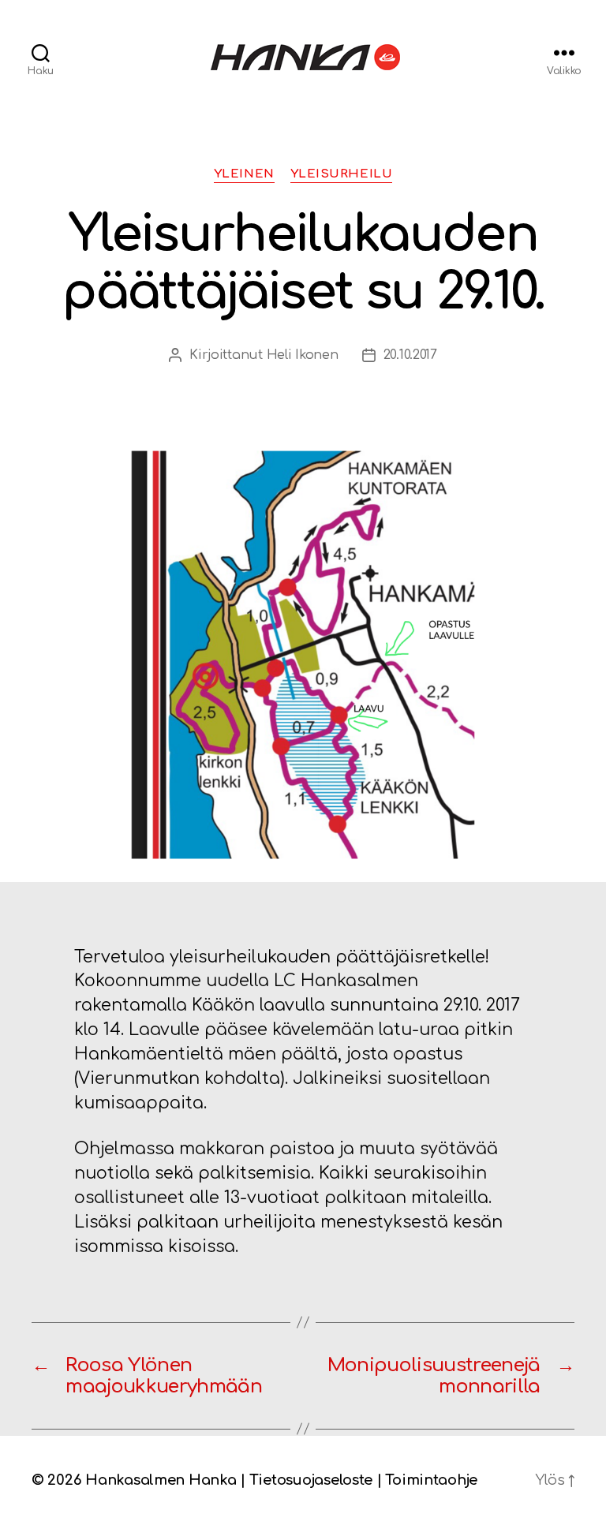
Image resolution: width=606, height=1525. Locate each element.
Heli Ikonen (303, 355)
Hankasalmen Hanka (160, 1480)
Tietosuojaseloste (310, 1480)
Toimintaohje (431, 1480)
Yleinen (244, 174)
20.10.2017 (410, 355)
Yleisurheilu (341, 174)
